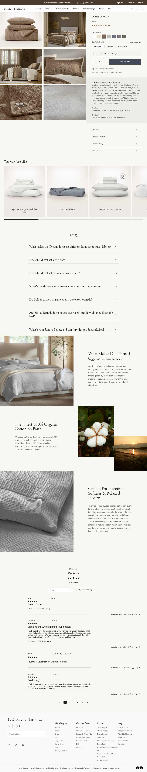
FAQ (77, 744)
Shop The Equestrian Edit (84, 3)
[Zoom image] (21, 29)
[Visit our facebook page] (9, 745)
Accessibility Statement (37, 768)
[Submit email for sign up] (43, 734)
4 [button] (77, 702)
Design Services (102, 734)
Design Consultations (125, 730)
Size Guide (134, 42)
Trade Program (102, 727)
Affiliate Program (102, 730)
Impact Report (59, 744)
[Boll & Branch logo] (15, 8)
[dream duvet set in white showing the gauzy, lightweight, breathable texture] (65, 102)
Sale (109, 9)
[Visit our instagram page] (16, 745)
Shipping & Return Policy (84, 734)
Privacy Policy (101, 744)
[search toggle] (132, 8)
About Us (131, 3)
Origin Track (120, 3)
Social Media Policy (52, 768)
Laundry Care (80, 747)
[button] (140, 223)
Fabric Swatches (123, 740)
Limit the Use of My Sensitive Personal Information (74, 768)
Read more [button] (46, 641)
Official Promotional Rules (105, 740)
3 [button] (73, 702)
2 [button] (69, 702)
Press (56, 747)
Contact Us (79, 727)
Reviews (57, 730)
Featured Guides (102, 760)
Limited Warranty (81, 740)
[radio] (94, 36)
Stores (140, 3)
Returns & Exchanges (83, 737)
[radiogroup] (116, 36)
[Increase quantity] (104, 62)
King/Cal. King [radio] (122, 46)
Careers (57, 737)
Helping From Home (61, 750)
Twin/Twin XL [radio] (97, 46)
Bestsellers (121, 744)
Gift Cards (121, 737)
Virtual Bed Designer (125, 734)
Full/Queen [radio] (110, 46)
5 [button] (82, 702)
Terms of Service (23, 768)
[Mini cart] (142, 8)
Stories (57, 734)
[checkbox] (94, 54)
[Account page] (137, 8)
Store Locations (123, 727)
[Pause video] (48, 90)
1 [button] (65, 702)
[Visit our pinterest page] (23, 745)
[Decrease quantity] (94, 62)
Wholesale (100, 737)
